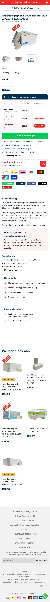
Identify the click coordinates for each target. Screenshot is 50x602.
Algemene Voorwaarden (18, 579)
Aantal (5, 79)
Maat (4, 68)
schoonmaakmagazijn (27, 593)
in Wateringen (26, 8)
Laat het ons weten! (35, 141)
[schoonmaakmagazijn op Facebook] (41, 587)
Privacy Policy (26, 582)
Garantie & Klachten (11, 582)
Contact (24, 572)
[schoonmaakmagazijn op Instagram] (46, 587)
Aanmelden (41, 560)
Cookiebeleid (40, 582)
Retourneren (35, 579)
